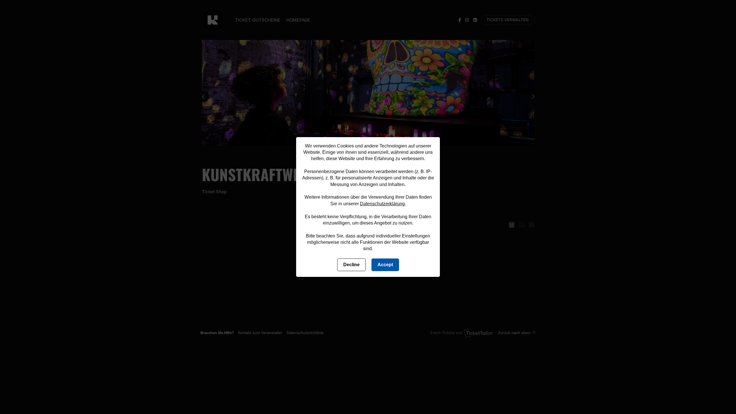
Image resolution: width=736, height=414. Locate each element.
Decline (351, 264)
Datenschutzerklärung (382, 203)
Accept (385, 264)
